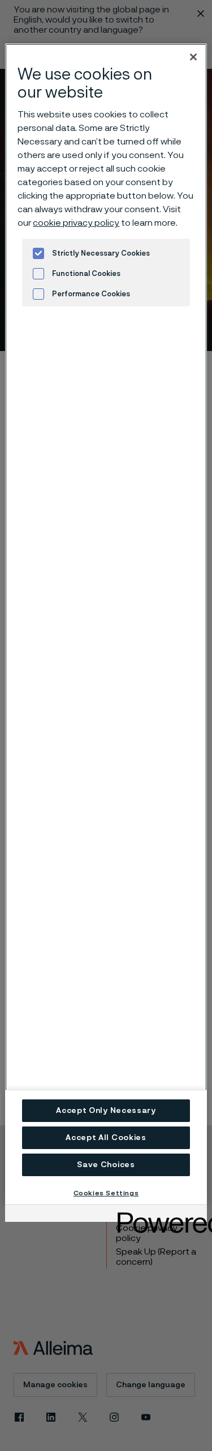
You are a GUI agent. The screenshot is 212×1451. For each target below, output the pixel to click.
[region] (105, 623)
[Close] (193, 57)
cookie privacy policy (76, 222)
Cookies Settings (106, 1193)
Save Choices (106, 1165)
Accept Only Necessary (106, 1111)
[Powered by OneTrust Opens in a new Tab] (158, 1215)
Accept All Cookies (106, 1138)
